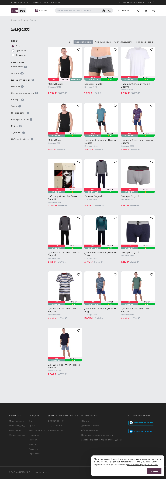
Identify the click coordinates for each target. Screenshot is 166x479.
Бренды (33, 426)
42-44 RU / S (90, 210)
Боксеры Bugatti (93, 84)
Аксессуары (15, 430)
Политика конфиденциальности (97, 435)
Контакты (55, 2)
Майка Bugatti (55, 84)
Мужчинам (21, 50)
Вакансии (33, 449)
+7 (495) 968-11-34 (127, 2)
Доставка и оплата (39, 2)
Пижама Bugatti (93, 196)
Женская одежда (17, 435)
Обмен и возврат (89, 430)
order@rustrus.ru (56, 430)
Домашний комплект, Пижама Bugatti (100, 141)
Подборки (34, 435)
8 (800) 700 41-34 (143, 2)
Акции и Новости (19, 2)
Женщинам (21, 55)
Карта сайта (35, 454)
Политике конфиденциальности (142, 464)
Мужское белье (16, 421)
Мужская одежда (17, 426)
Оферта (85, 421)
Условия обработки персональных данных (101, 440)
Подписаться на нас (143, 423)
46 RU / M (52, 97)
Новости (33, 444)
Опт (31, 421)
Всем (18, 46)
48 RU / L (64, 97)
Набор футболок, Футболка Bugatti (135, 85)
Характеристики (37, 430)
